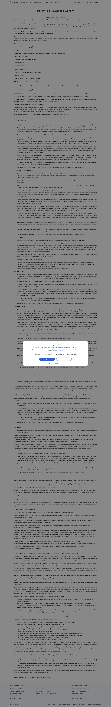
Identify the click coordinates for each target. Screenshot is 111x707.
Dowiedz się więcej (58, 350)
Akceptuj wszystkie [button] (47, 359)
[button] (55, 363)
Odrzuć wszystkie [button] (64, 359)
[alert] (55, 353)
